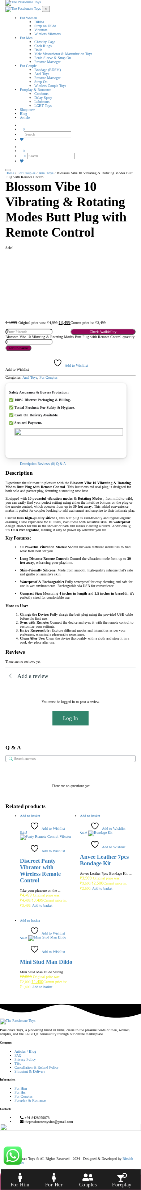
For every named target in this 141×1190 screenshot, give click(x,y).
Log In (70, 718)
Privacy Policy (25, 1059)
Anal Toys (46, 173)
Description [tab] (28, 464)
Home (9, 173)
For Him (20, 1088)
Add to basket (18, 348)
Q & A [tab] (61, 464)
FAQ (17, 1055)
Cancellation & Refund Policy (36, 1067)
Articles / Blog (25, 1051)
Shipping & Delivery (29, 1071)
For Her (20, 1092)
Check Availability (103, 332)
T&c (17, 1063)
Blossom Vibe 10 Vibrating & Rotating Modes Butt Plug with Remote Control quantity (69, 337)
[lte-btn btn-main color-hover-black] (30, 816)
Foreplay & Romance (30, 1100)
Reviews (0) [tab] (46, 464)
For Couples (26, 173)
